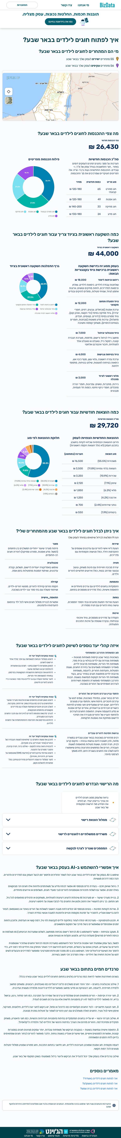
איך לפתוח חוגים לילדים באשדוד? (100, 1078)
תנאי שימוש (54, 1135)
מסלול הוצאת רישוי (94, 820)
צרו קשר (66, 5)
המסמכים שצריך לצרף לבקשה (86, 848)
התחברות (22, 4)
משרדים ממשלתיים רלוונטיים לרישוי (82, 834)
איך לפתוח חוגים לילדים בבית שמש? (98, 1088)
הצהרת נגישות (89, 1135)
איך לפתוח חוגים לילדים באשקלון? (99, 1083)
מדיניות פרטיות (71, 1135)
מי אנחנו (83, 5)
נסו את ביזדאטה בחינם (60, 21)
